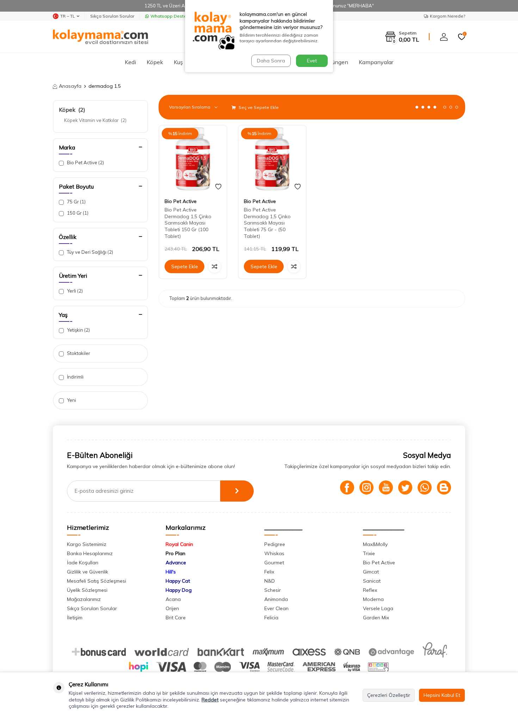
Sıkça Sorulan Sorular (112, 16)
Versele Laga (378, 608)
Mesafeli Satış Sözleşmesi (96, 581)
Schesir (272, 590)
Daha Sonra (271, 60)
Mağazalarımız (84, 599)
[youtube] (386, 487)
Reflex (370, 590)
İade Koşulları (82, 562)
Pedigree (274, 544)
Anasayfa (70, 86)
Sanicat (372, 581)
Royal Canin (179, 544)
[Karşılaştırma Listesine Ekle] (214, 266)
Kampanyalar (376, 62)
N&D (269, 581)
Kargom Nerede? (447, 16)
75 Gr (76, 201)
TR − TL (67, 16)
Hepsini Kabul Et (442, 695)
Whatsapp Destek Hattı (174, 16)
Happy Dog (179, 590)
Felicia (271, 617)
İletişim (74, 617)
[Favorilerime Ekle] (218, 187)
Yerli (74, 291)
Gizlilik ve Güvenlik (87, 572)
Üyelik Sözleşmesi (87, 590)
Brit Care (176, 617)
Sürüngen (336, 62)
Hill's (171, 572)
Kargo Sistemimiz (86, 544)
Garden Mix (376, 617)
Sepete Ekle (184, 266)
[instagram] (366, 487)
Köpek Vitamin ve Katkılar (95, 120)
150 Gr (77, 213)
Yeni (71, 400)
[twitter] (405, 487)
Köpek (155, 62)
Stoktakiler (78, 353)
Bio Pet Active (85, 162)
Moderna (373, 599)
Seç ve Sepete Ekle (258, 107)
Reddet (210, 699)
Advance (176, 562)
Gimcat (371, 572)
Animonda (276, 599)
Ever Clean (276, 608)
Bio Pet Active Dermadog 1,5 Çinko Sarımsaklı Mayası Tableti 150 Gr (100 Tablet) (188, 223)
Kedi (130, 62)
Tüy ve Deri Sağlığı (89, 252)
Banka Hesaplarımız (90, 553)
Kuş (178, 62)
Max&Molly (375, 544)
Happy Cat (178, 581)
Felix (269, 572)
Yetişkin (78, 330)
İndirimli (75, 377)
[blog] (444, 487)
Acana (173, 599)
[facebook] (347, 487)
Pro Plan (175, 553)
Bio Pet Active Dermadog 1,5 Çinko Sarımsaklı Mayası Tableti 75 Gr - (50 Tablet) (267, 223)
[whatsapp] (425, 487)
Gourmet (274, 562)
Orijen (172, 608)
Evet (312, 60)
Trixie (369, 553)
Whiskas (274, 553)
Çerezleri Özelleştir (388, 695)
